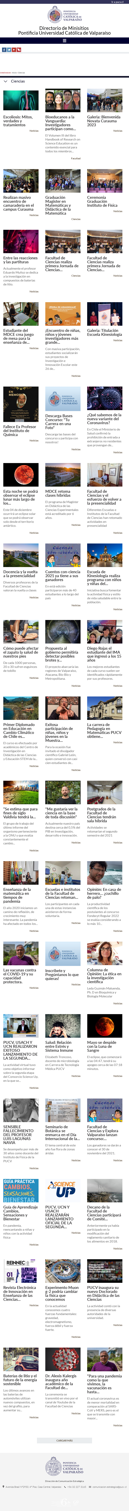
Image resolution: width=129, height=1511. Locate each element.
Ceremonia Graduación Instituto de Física (102, 201)
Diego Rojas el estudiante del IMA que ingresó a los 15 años (104, 654)
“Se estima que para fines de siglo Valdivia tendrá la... (20, 813)
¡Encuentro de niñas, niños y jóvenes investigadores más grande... (62, 336)
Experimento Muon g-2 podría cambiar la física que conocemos (62, 1293)
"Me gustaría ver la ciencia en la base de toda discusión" (61, 813)
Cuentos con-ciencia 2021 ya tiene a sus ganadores (62, 575)
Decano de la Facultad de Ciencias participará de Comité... (104, 1213)
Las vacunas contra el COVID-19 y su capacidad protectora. (19, 976)
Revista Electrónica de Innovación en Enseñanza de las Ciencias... (19, 1293)
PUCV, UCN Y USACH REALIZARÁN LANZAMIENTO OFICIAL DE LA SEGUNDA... (59, 1217)
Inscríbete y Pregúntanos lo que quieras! (62, 974)
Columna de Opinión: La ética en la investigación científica (104, 975)
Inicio (14, 72)
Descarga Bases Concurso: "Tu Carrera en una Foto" (59, 421)
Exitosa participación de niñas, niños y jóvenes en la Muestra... (59, 732)
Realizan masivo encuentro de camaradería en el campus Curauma (18, 203)
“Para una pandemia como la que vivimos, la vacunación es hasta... (104, 1384)
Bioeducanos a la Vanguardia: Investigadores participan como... (60, 122)
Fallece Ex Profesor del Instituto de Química (19, 430)
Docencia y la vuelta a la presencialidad (20, 573)
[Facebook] (4, 50)
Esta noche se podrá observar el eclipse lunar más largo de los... (20, 497)
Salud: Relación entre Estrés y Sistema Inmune (59, 1046)
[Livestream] (19, 50)
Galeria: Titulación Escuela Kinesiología (104, 332)
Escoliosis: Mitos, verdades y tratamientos (18, 121)
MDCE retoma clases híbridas (57, 493)
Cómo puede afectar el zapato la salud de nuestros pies (20, 652)
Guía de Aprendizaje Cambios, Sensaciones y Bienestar (20, 1213)
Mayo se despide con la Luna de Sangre (101, 1046)
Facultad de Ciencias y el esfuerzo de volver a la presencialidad (104, 497)
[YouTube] (14, 50)
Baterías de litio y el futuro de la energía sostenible (20, 1379)
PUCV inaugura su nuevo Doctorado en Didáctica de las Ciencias (103, 1293)
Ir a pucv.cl (117, 2)
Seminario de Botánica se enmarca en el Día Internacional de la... (62, 1132)
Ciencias (21, 72)
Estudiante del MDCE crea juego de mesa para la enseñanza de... (18, 336)
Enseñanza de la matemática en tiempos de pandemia (17, 895)
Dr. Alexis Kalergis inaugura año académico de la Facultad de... (60, 1381)
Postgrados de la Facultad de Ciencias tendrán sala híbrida (101, 815)
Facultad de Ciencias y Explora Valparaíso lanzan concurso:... (102, 1132)
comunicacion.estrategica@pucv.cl (109, 1486)
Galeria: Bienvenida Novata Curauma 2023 (104, 121)
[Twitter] (9, 50)
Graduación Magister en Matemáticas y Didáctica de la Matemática (58, 205)
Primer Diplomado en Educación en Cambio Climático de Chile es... (19, 730)
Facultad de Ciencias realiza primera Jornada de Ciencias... (62, 263)
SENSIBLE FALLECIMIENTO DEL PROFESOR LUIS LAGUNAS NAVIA (18, 1134)
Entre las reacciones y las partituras (20, 260)
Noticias (34, 130)
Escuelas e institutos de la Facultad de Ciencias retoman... (62, 893)
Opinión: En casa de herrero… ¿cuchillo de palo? (104, 893)
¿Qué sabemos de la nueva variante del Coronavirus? (104, 418)
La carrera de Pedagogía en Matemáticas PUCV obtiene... (104, 730)
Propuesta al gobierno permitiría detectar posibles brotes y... (61, 654)
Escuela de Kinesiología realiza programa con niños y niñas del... (104, 577)
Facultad (76, 158)
